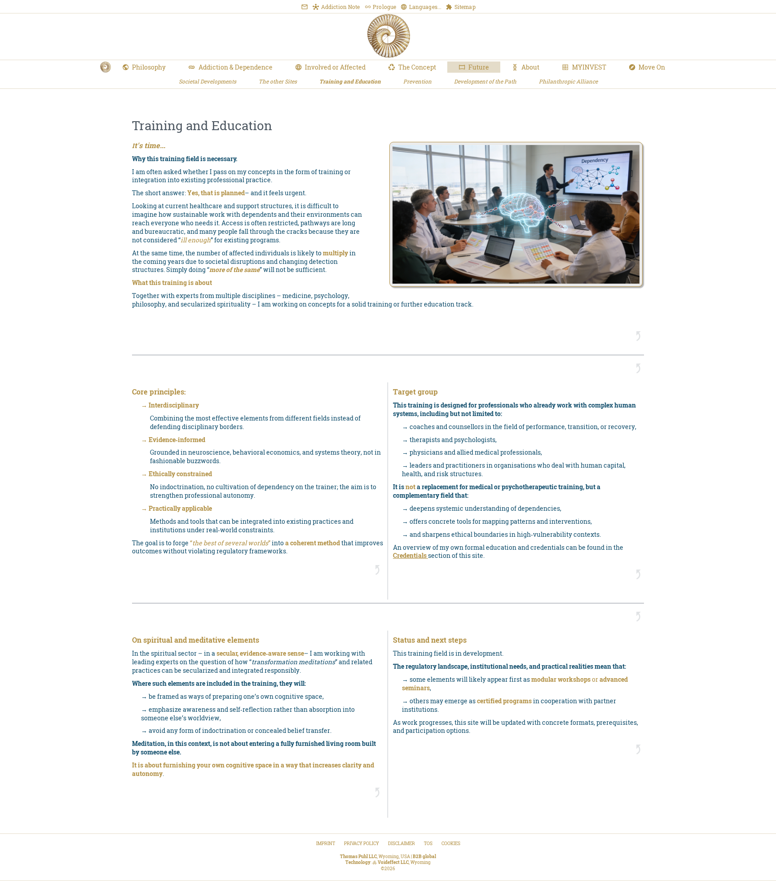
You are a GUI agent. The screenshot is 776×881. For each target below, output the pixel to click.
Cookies (450, 843)
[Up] (638, 336)
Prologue (383, 6)
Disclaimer (401, 843)
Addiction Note (340, 6)
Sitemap (464, 6)
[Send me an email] (304, 6)
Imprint (325, 843)
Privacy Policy (361, 843)
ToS (428, 843)
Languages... (424, 6)
